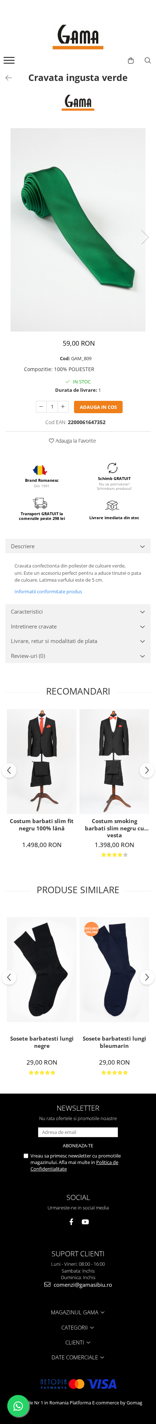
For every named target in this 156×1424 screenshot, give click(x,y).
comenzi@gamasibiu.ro (82, 1284)
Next (145, 237)
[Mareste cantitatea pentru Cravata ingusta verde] (63, 406)
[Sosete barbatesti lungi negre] (42, 969)
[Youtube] (85, 1222)
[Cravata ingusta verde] (78, 229)
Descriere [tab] (22, 546)
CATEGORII (75, 1327)
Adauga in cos (98, 407)
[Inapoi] (5, 78)
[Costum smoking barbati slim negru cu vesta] (114, 761)
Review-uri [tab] (28, 655)
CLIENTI (75, 1342)
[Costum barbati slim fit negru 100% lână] (42, 761)
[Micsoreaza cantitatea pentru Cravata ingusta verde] (41, 406)
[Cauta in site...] (148, 60)
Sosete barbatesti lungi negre (42, 1042)
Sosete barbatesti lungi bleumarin (114, 1042)
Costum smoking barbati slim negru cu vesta (114, 828)
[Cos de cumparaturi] (131, 60)
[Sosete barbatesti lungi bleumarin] (114, 969)
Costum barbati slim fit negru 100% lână (42, 825)
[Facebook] (71, 1222)
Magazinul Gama (75, 1312)
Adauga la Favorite (75, 440)
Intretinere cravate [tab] (34, 626)
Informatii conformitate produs (48, 591)
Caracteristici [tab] (27, 611)
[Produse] (10, 62)
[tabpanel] (78, 229)
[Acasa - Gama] (78, 37)
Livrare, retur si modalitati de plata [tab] (54, 640)
